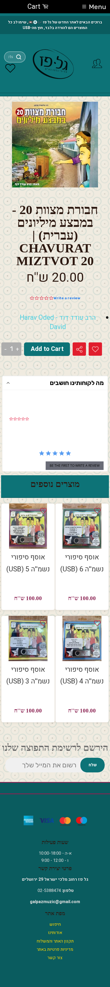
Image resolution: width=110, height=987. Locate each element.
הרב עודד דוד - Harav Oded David (58, 322)
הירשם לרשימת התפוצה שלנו (55, 747)
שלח (93, 765)
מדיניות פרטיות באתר (55, 949)
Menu (97, 7)
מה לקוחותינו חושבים (77, 383)
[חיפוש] (19, 57)
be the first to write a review (75, 465)
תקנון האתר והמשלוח (55, 941)
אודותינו (55, 932)
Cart (35, 7)
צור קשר (55, 958)
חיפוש (55, 924)
